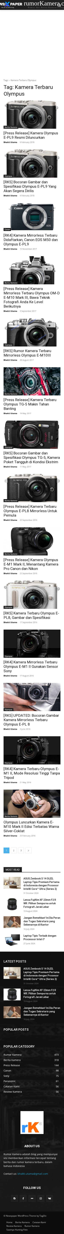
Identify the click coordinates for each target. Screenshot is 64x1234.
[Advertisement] (32, 43)
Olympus (8, 176)
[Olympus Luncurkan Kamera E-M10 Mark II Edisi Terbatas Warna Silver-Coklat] (32, 804)
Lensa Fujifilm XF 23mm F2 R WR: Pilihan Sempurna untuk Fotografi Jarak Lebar (39, 903)
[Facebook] (23, 1198)
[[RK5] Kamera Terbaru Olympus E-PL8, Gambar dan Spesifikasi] (32, 595)
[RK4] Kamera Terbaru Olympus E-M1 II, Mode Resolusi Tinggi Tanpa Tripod (32, 773)
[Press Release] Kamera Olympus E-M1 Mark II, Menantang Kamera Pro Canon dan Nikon (31, 564)
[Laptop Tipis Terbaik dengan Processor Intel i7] (12, 940)
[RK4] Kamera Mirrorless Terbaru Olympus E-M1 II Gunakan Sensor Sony (31, 666)
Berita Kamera (11, 127)
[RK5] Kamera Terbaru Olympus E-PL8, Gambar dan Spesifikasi (31, 615)
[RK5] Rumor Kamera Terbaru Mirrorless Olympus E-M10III (27, 353)
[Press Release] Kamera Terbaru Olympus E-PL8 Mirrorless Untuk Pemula (30, 510)
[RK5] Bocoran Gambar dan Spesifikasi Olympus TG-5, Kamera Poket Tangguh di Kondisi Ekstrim (32, 457)
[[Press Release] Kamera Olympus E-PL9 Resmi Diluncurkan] (32, 115)
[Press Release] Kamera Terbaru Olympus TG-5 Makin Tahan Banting (30, 404)
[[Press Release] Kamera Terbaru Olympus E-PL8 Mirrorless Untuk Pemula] (32, 488)
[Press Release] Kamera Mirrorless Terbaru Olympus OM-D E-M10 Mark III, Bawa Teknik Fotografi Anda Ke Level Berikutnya (32, 297)
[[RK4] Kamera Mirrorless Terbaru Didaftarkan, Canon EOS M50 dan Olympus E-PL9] (32, 217)
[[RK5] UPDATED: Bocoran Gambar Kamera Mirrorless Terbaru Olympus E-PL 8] (32, 697)
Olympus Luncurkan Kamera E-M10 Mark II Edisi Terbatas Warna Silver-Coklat (31, 826)
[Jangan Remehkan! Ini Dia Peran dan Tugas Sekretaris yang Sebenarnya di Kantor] (12, 922)
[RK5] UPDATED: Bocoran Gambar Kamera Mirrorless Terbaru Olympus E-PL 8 (31, 719)
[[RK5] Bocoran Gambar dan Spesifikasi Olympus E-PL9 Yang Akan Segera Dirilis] (32, 163)
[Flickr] (31, 1198)
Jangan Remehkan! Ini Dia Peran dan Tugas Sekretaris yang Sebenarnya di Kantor (41, 921)
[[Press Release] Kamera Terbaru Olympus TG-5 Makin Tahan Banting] (32, 381)
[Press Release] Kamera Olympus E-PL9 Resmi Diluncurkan (31, 135)
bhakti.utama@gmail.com (33, 1173)
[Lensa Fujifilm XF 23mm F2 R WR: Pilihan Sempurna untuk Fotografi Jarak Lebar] (12, 904)
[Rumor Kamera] (32, 1122)
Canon (7, 229)
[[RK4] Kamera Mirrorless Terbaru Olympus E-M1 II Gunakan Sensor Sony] (32, 644)
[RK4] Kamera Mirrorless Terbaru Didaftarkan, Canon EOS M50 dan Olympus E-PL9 (31, 239)
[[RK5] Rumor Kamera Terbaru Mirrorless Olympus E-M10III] (32, 332)
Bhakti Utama (10, 142)
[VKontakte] (49, 1198)
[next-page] (28, 850)
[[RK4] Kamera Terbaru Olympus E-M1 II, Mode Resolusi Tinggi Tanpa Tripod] (32, 750)
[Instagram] (40, 1198)
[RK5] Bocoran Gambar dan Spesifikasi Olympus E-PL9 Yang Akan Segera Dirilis (30, 186)
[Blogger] (14, 1198)
